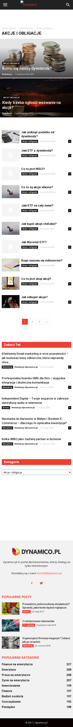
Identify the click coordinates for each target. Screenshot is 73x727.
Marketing (7, 367)
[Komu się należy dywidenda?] (36, 70)
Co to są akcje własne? (37, 187)
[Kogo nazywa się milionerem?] (10, 264)
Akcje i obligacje (11, 63)
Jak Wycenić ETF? (34, 242)
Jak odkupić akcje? (34, 297)
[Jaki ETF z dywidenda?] (10, 155)
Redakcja (7, 74)
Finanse (7, 691)
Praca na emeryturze (16, 675)
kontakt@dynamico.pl (49, 573)
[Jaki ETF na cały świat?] (10, 209)
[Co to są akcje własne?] (10, 191)
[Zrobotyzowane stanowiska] (10, 625)
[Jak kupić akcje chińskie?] (10, 228)
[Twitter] (41, 583)
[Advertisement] (36, 17)
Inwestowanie (11, 685)
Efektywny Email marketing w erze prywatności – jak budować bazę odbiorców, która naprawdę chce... (35, 358)
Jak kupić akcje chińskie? (39, 224)
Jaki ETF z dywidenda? (37, 150)
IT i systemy (28, 625)
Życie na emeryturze (16, 680)
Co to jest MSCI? (33, 169)
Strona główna (9, 28)
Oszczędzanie (11, 701)
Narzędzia (7, 428)
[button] (68, 5)
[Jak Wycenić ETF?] (10, 246)
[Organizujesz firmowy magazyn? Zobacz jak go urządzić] (10, 642)
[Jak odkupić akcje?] (10, 301)
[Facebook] (31, 583)
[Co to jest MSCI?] (10, 173)
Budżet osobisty (12, 696)
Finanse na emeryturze (17, 664)
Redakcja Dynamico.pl (26, 367)
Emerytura (9, 669)
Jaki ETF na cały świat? (37, 205)
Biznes (6, 407)
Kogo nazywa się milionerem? (41, 260)
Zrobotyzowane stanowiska (38, 621)
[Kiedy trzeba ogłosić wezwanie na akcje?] (36, 100)
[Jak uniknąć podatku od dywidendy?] (10, 136)
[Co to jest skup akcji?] (10, 283)
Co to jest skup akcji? (36, 279)
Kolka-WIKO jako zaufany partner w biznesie (31, 439)
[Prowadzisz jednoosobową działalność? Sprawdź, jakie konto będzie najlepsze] (10, 608)
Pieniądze (8, 707)
